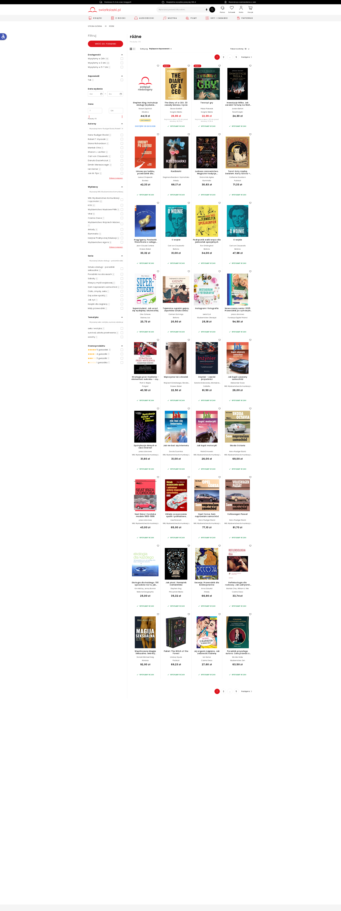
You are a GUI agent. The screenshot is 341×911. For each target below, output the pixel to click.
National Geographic (145, 592)
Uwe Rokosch (175, 520)
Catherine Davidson (237, 177)
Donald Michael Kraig (145, 657)
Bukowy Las (145, 317)
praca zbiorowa (237, 314)
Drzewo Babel (145, 249)
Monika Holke (237, 657)
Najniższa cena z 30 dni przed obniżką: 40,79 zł (176, 120)
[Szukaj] (212, 10)
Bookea (145, 180)
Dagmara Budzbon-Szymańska (176, 177)
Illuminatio (206, 180)
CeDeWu (206, 386)
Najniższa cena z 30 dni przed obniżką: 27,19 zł (207, 120)
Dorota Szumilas (176, 451)
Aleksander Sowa (238, 383)
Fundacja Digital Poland (237, 317)
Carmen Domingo (176, 314)
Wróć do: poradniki (105, 43)
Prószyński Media (176, 592)
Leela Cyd (207, 314)
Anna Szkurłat (206, 588)
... (230, 57)
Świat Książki (237, 112)
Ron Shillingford (206, 246)
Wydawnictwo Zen (237, 660)
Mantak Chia (231, 588)
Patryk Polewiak (207, 108)
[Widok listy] (134, 49)
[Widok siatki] (131, 49)
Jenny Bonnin (150, 588)
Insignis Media (176, 112)
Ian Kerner (207, 657)
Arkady (176, 180)
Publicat (237, 180)
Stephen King (175, 588)
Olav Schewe (145, 314)
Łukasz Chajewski (145, 177)
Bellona (176, 249)
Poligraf (145, 386)
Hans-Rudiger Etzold (237, 451)
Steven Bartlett (176, 108)
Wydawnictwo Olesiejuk (206, 317)
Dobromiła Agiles (207, 177)
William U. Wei (243, 588)
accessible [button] (3, 36)
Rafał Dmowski (207, 451)
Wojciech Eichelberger (173, 383)
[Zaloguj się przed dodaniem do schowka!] (158, 66)
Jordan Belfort (237, 108)
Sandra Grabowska (202, 383)
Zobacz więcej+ (116, 178)
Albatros (145, 112)
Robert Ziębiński (145, 108)
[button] (206, 10)
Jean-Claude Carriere (145, 246)
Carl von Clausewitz (176, 246)
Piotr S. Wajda (145, 383)
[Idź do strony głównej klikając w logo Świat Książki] (104, 9)
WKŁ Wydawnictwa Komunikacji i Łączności (237, 387)
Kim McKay (139, 588)
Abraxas (145, 660)
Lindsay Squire (176, 657)
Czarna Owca (237, 592)
